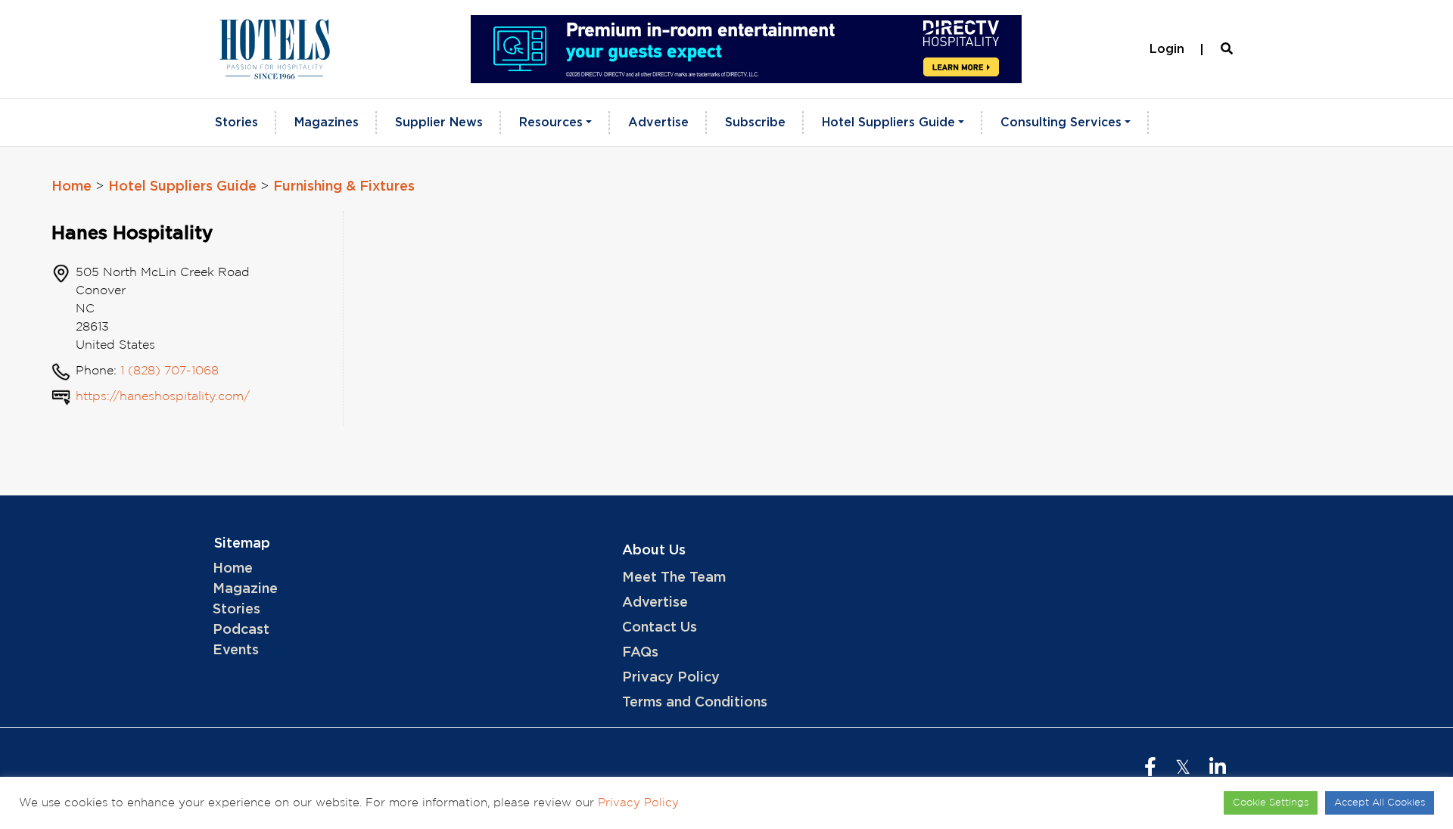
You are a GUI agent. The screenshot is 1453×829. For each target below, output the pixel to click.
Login (1167, 49)
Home (71, 187)
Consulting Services (1061, 122)
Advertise (658, 122)
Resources (551, 122)
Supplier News (439, 122)
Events (236, 650)
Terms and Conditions (694, 702)
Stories (236, 122)
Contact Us (659, 628)
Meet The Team (674, 578)
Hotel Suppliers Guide (888, 122)
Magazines (326, 122)
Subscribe (755, 122)
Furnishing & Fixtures (344, 187)
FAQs (640, 653)
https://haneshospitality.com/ (163, 396)
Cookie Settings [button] (1270, 803)
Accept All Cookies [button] (1379, 803)
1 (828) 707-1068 (169, 371)
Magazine (245, 589)
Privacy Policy (671, 678)
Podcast (241, 630)
